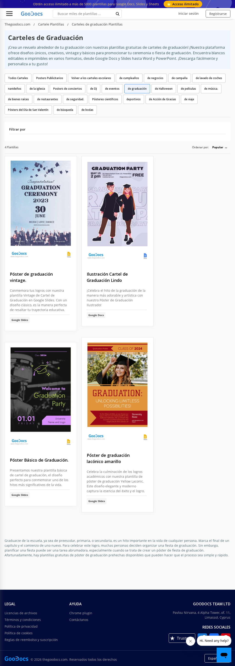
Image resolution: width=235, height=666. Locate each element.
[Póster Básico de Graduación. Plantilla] (41, 396)
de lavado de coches (209, 78)
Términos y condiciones (23, 619)
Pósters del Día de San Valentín (28, 110)
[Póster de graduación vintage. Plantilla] (41, 210)
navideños (14, 89)
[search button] (117, 13)
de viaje (189, 99)
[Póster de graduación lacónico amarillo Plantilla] (118, 391)
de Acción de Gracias (162, 99)
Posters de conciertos (67, 89)
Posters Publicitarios (49, 78)
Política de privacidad (21, 626)
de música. (211, 89)
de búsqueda (65, 110)
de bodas (87, 110)
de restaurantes (47, 99)
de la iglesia (37, 89)
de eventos (112, 89)
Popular (217, 147)
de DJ (93, 89)
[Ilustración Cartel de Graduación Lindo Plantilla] (118, 210)
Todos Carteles (18, 78)
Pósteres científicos (105, 99)
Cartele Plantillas (51, 24)
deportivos (133, 99)
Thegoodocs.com (18, 24)
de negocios (155, 78)
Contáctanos (78, 619)
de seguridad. (75, 99)
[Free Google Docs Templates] (32, 13)
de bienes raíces (18, 99)
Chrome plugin (80, 613)
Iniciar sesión (188, 13)
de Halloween (164, 89)
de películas (188, 89)
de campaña (179, 78)
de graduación (137, 89)
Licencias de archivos (21, 613)
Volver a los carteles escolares (91, 78)
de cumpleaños (129, 78)
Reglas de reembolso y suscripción (31, 639)
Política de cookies (19, 633)
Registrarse (218, 13)
